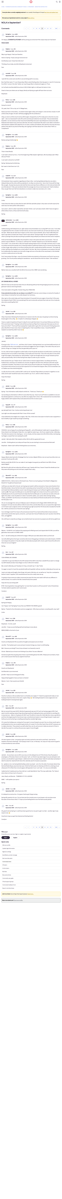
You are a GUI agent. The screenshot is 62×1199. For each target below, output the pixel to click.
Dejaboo (8, 49)
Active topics (5, 868)
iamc (7, 552)
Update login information (8, 848)
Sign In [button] (5, 837)
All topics (4, 865)
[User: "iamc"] (3, 552)
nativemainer (9, 220)
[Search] (56, 2)
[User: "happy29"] (3, 405)
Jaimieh (7, 311)
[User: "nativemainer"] (3, 220)
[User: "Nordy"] (3, 100)
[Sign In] (59, 2)
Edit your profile (6, 845)
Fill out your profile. (18, 900)
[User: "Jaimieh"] (3, 312)
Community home (6, 861)
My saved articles (6, 875)
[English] (31, 2)
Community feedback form (9, 885)
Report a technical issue (8, 888)
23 (50, 28)
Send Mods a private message (9, 855)
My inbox (4, 871)
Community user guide (7, 878)
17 (33, 28)
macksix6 (8, 73)
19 (39, 28)
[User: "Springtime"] (3, 35)
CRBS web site (14, 344)
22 (47, 28)
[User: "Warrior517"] (3, 476)
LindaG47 (8, 175)
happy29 (8, 404)
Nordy (7, 99)
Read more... (31, 894)
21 (44, 28)
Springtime (8, 34)
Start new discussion (7, 858)
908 (56, 28)
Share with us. (31, 18)
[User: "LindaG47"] (3, 176)
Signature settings (6, 851)
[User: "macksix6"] (3, 74)
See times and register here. (51, 12)
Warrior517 (8, 475)
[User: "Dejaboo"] (3, 49)
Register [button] (15, 837)
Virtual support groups (7, 881)
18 (36, 28)
